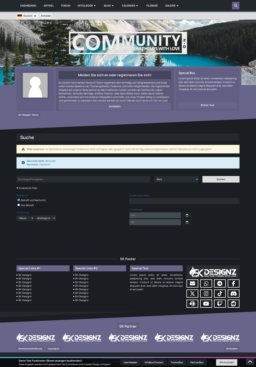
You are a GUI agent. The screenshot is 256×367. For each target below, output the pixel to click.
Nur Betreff (27, 205)
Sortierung (22, 212)
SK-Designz (25, 275)
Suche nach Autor (139, 195)
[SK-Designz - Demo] (128, 43)
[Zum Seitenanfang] (250, 361)
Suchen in (22, 195)
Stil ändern (232, 348)
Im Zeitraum (136, 209)
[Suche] (236, 5)
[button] (27, 16)
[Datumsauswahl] (187, 215)
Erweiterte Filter (28, 188)
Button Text (207, 105)
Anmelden (46, 15)
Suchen (220, 179)
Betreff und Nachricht (33, 200)
